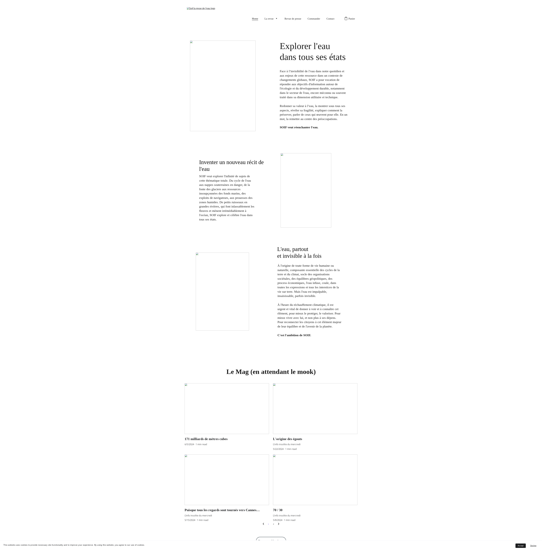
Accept (521, 546)
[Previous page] (263, 524)
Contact (330, 18)
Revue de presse (293, 18)
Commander (314, 18)
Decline (533, 546)
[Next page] (278, 524)
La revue (269, 18)
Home (255, 18)
